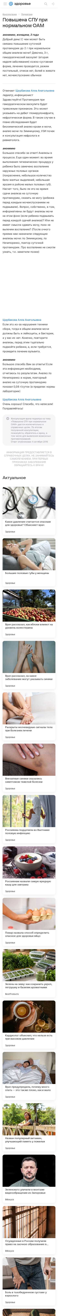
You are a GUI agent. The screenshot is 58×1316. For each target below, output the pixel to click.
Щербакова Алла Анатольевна (34, 90)
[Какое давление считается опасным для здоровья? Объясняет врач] (29, 511)
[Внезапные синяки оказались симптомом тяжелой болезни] (29, 768)
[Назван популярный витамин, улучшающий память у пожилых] (29, 1127)
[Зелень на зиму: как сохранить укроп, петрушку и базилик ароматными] (29, 973)
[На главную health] (22, 4)
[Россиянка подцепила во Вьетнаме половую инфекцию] (29, 819)
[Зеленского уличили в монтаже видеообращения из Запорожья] (29, 1179)
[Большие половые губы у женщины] (29, 562)
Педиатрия (26, 14)
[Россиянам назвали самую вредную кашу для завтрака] (29, 870)
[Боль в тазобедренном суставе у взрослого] (29, 1281)
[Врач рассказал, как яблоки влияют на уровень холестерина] (29, 614)
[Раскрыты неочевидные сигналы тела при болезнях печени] (29, 716)
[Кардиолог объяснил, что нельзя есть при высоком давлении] (29, 1025)
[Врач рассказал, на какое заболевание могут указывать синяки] (29, 665)
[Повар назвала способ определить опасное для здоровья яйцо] (29, 922)
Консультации (10, 14)
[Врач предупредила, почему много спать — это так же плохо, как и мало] (29, 1076)
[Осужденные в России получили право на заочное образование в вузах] (29, 1230)
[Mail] (11, 4)
